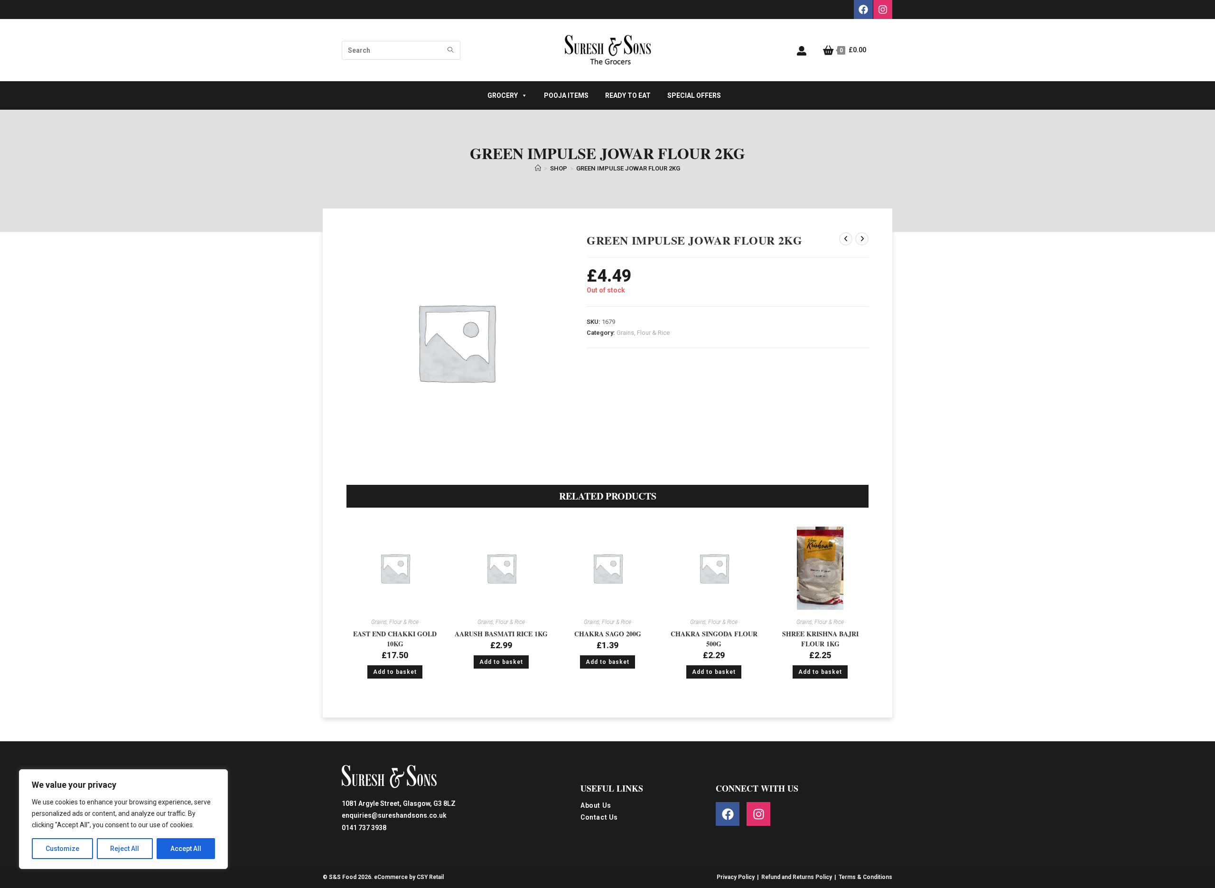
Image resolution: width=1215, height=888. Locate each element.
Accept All (185, 848)
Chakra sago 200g (607, 634)
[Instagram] (882, 9)
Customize (62, 848)
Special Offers (694, 95)
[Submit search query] (450, 50)
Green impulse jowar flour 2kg (628, 168)
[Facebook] (863, 9)
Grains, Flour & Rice (643, 332)
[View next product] (862, 239)
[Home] (538, 168)
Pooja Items (566, 95)
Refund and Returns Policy (796, 877)
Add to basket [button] (395, 672)
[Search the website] (401, 50)
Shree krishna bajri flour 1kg (820, 639)
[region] (123, 819)
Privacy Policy (736, 877)
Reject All (124, 848)
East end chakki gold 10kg (395, 639)
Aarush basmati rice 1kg (501, 634)
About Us (595, 805)
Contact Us (599, 817)
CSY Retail (430, 877)
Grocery (502, 95)
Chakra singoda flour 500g (714, 639)
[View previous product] (845, 239)
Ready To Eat (628, 95)
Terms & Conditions (865, 877)
